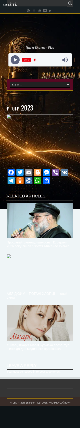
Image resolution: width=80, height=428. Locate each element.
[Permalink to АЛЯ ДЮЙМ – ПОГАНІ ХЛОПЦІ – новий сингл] (40, 271)
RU (10, 5)
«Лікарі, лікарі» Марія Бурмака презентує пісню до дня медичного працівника (38, 347)
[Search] (70, 3)
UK (5, 5)
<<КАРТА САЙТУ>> (59, 402)
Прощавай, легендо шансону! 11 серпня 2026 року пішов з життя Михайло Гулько (38, 244)
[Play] (15, 60)
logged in (29, 371)
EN (15, 5)
